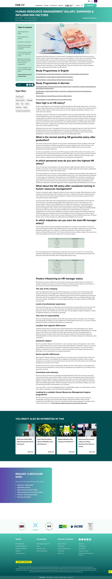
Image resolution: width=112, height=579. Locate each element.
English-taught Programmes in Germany (86, 554)
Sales (38, 546)
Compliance (70, 577)
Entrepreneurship (19, 543)
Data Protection (49, 577)
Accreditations (82, 546)
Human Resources (20, 553)
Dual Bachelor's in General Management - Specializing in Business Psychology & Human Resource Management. (63, 92)
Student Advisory (62, 543)
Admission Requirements (64, 548)
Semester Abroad (41, 548)
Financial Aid (61, 551)
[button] (39, 4)
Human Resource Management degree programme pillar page (69, 403)
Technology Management (43, 543)
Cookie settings (62, 577)
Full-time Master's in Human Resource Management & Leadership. (54, 77)
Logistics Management (21, 548)
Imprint (56, 577)
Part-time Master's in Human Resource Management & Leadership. (54, 80)
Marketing (18, 551)
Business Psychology (42, 551)
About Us (81, 543)
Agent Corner (82, 548)
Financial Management (21, 546)
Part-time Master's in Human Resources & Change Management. (54, 99)
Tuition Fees (61, 553)
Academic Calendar (84, 551)
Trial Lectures (61, 546)
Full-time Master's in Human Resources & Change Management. (54, 96)
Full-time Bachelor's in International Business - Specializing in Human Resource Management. (62, 74)
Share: (19, 84)
